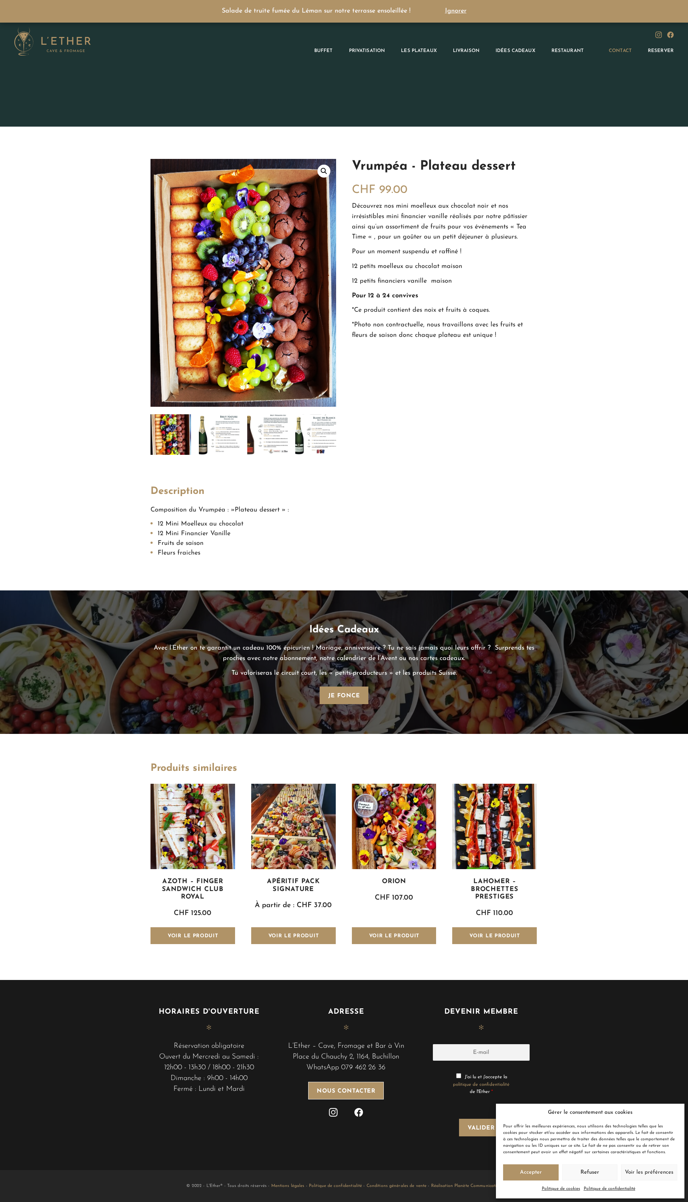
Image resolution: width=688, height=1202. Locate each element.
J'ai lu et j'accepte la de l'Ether (481, 1084)
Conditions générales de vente (396, 1186)
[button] (323, 171)
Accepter (531, 1172)
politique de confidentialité (481, 1084)
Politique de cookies (561, 1189)
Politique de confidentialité (609, 1189)
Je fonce (344, 696)
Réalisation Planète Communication (466, 1186)
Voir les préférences (649, 1172)
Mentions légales (288, 1186)
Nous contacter (346, 1091)
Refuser (589, 1172)
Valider (481, 1128)
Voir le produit (193, 936)
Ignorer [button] (456, 11)
